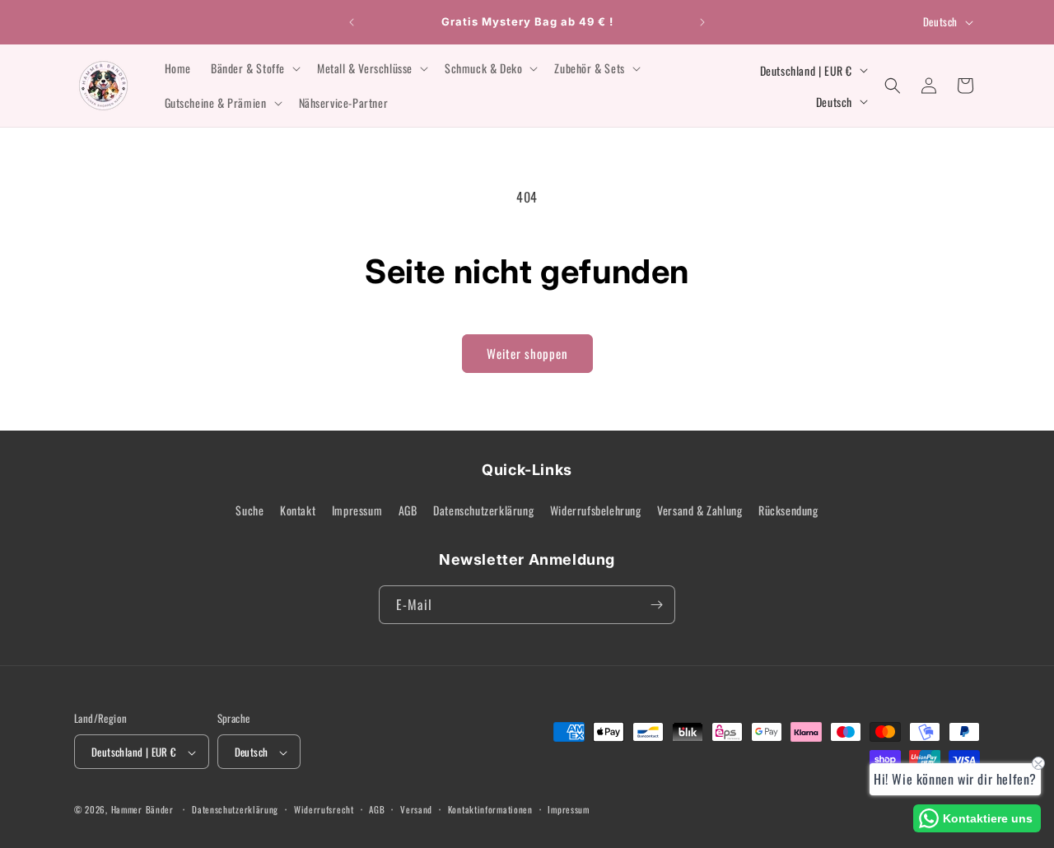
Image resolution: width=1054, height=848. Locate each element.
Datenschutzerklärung (483, 511)
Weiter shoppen (527, 353)
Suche (250, 511)
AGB (408, 511)
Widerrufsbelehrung (595, 511)
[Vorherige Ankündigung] (351, 22)
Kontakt (297, 511)
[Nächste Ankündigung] (702, 22)
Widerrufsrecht (324, 809)
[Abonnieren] (656, 604)
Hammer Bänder (142, 810)
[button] (254, 68)
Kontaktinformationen (490, 809)
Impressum (357, 511)
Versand (416, 809)
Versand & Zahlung (699, 511)
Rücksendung (788, 511)
